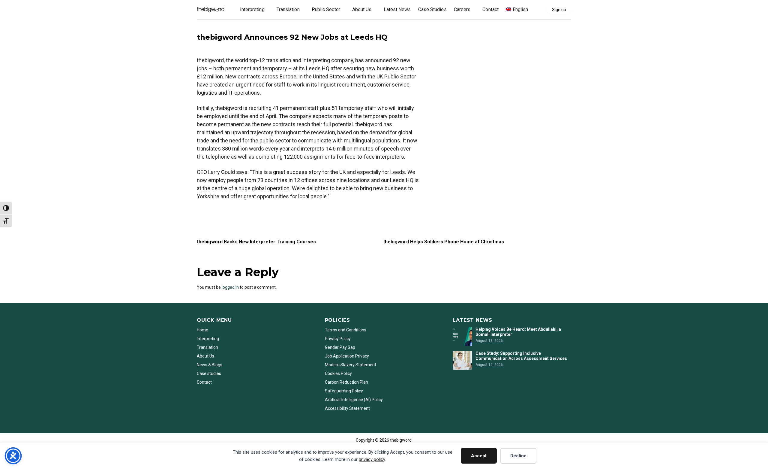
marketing (206, 212)
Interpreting (208, 338)
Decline (518, 455)
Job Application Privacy (347, 356)
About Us (205, 356)
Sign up (559, 9)
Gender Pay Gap (340, 347)
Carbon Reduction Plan (346, 382)
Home (202, 329)
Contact (204, 382)
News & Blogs (209, 364)
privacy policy (372, 459)
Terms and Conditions (345, 329)
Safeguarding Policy (344, 390)
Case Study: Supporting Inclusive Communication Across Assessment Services (522, 356)
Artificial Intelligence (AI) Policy (354, 399)
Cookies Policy (338, 373)
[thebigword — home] (210, 9)
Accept (479, 455)
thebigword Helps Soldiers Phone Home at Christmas (443, 242)
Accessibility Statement (347, 408)
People (205, 27)
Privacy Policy (338, 338)
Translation (207, 347)
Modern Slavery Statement (351, 364)
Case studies (209, 373)
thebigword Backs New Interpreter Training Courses (256, 242)
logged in (230, 287)
